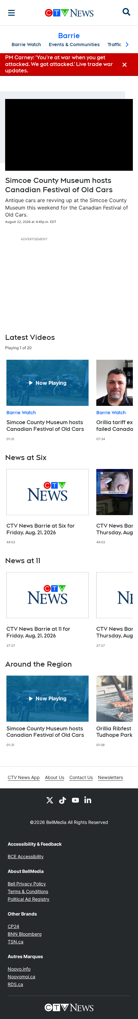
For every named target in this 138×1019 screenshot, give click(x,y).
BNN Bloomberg (25, 934)
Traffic (114, 44)
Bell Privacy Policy (27, 883)
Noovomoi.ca (21, 976)
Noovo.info (19, 969)
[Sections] (11, 12)
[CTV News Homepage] (69, 13)
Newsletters (110, 777)
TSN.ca (15, 941)
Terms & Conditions (28, 891)
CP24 (13, 926)
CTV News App (24, 777)
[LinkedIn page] (88, 800)
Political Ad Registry (28, 899)
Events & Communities (74, 44)
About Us (54, 777)
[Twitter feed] (50, 800)
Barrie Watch (26, 44)
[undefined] (47, 400)
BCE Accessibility (26, 856)
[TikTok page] (62, 800)
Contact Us (81, 777)
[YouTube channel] (75, 800)
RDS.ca (15, 984)
